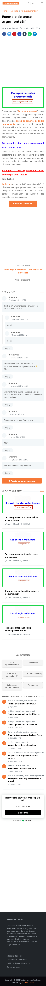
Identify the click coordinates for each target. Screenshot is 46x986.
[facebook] (28, 3)
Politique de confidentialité (18, 963)
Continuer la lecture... (23, 203)
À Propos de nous (14, 956)
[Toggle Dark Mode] (33, 3)
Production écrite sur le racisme (22, 745)
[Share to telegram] (35, 34)
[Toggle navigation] (42, 3)
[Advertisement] (23, 62)
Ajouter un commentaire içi (23, 481)
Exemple (11, 765)
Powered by (17, 820)
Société (18, 711)
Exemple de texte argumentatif (22, 768)
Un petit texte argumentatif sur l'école (25, 735)
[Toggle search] (37, 3)
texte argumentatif (30, 701)
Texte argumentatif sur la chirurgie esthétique (18, 629)
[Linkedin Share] (19, 34)
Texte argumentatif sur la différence (24, 714)
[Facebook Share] (4, 34)
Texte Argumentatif (27, 111)
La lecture (7, 184)
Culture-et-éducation (15, 701)
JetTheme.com (27, 982)
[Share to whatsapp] (30, 34)
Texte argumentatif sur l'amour (22, 704)
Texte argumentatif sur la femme (22, 724)
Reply (7, 348)
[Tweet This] (9, 34)
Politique (11, 711)
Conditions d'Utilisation (17, 959)
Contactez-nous (13, 967)
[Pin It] (14, 34)
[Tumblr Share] (24, 34)
